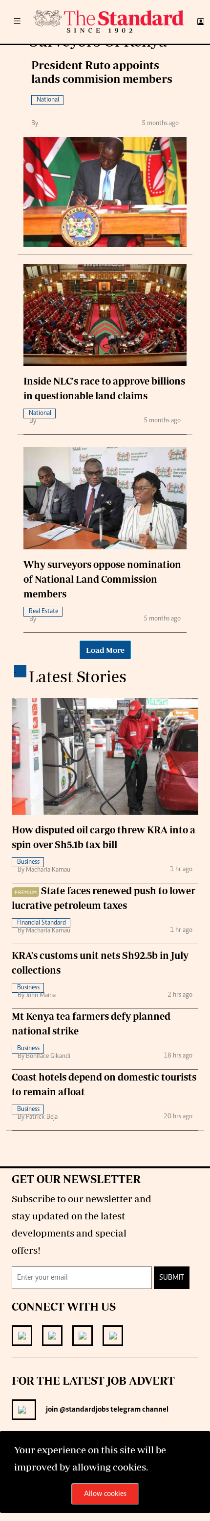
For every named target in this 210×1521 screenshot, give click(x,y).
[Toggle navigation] (17, 22)
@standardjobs (83, 1410)
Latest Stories (77, 676)
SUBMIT (171, 1278)
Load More (105, 649)
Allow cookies (105, 1494)
